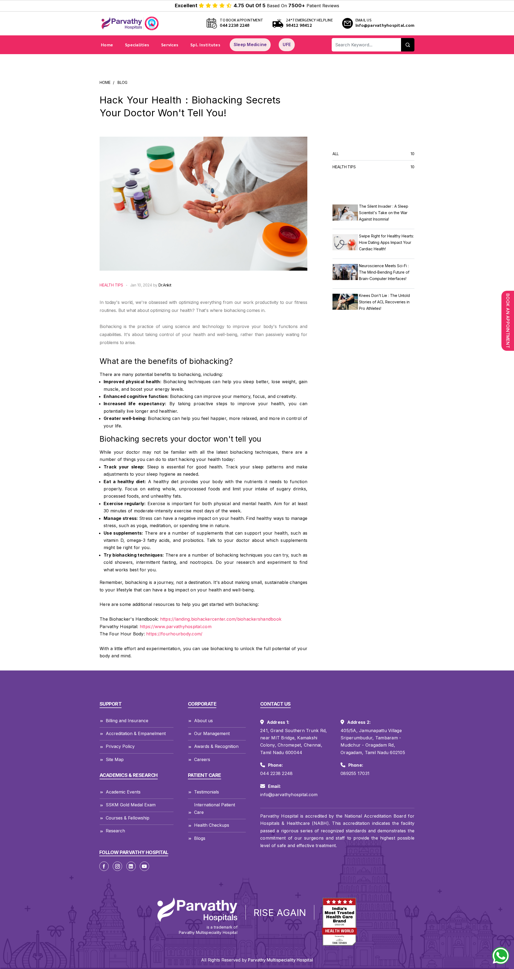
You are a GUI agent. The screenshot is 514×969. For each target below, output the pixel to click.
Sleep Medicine (250, 44)
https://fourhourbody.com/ (174, 633)
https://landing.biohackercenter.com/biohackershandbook (221, 619)
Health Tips (111, 285)
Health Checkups (211, 825)
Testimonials (206, 792)
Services (169, 44)
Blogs (199, 838)
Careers (202, 759)
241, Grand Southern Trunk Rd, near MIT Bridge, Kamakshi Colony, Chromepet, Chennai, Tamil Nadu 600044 (293, 741)
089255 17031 (355, 773)
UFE (287, 44)
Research (115, 830)
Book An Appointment (508, 320)
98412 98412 (299, 25)
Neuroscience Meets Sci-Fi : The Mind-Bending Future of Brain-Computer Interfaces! (384, 272)
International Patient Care (214, 808)
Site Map (115, 759)
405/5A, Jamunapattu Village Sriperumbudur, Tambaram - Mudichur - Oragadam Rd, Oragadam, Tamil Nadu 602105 (373, 741)
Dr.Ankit (164, 285)
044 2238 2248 (234, 25)
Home (107, 44)
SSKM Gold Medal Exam (131, 804)
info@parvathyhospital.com (289, 794)
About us (203, 720)
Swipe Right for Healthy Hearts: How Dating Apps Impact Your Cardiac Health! (386, 242)
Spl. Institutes (205, 44)
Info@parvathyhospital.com (385, 25)
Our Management (212, 733)
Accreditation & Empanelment (136, 733)
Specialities (137, 44)
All (373, 154)
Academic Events (123, 792)
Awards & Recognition (216, 746)
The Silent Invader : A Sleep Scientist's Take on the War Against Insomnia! (383, 212)
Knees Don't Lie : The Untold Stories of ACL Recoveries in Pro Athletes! (384, 302)
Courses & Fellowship (127, 818)
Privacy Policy (120, 746)
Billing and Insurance (127, 720)
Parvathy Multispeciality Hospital (280, 960)
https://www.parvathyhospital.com (175, 626)
